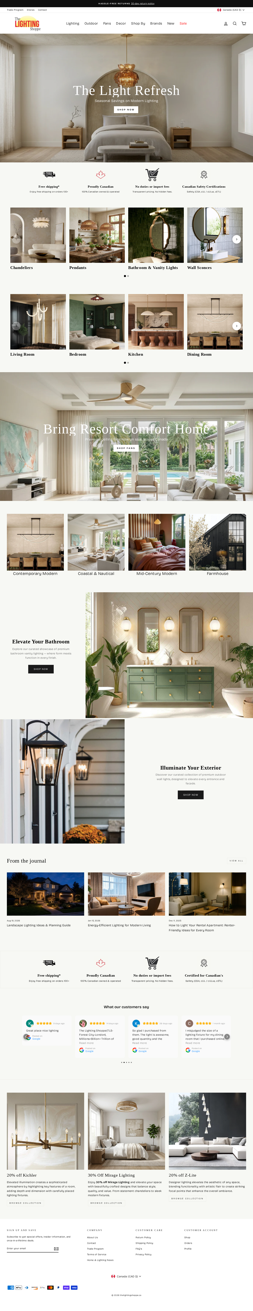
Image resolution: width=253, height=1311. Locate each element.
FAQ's (139, 1248)
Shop (187, 1237)
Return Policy (143, 1237)
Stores (30, 9)
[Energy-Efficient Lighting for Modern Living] (126, 894)
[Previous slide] (16, 239)
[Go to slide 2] (128, 276)
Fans (107, 23)
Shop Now (41, 669)
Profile (188, 1248)
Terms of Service (96, 1254)
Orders (188, 1243)
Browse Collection (25, 1203)
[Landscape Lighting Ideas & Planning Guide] (45, 894)
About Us (92, 1237)
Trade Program (15, 9)
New (171, 23)
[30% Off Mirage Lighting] (126, 1131)
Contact (42, 9)
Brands (156, 23)
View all (237, 861)
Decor (121, 23)
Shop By (138, 23)
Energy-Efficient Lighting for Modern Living (119, 925)
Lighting (72, 23)
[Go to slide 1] (125, 276)
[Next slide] (236, 239)
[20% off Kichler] (45, 1131)
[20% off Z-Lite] (207, 1131)
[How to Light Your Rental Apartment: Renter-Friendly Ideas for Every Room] (207, 894)
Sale (183, 23)
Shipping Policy (144, 1243)
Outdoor (91, 23)
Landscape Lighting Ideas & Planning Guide (39, 925)
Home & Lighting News (100, 1260)
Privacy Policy (143, 1254)
